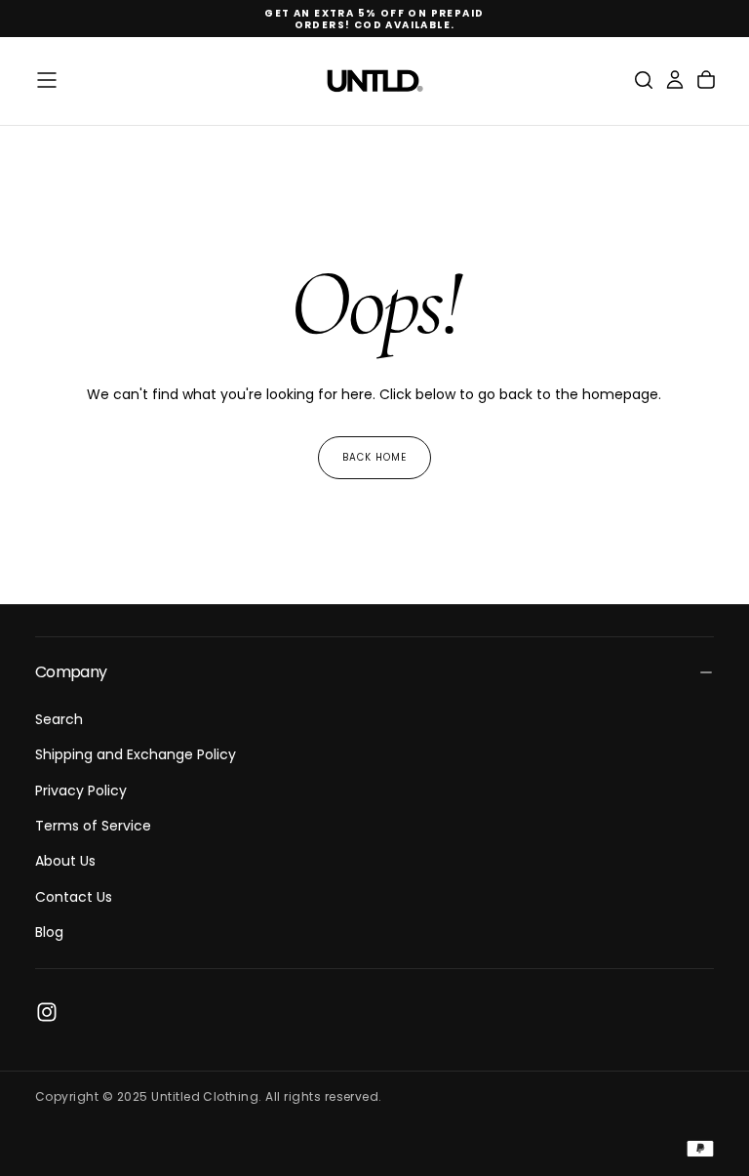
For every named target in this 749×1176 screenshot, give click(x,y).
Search (59, 719)
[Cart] (706, 80)
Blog (49, 932)
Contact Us (73, 897)
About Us (65, 861)
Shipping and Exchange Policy (135, 754)
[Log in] (675, 80)
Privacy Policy (81, 790)
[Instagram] (47, 1012)
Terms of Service (93, 825)
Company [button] (71, 672)
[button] (47, 80)
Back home (374, 457)
